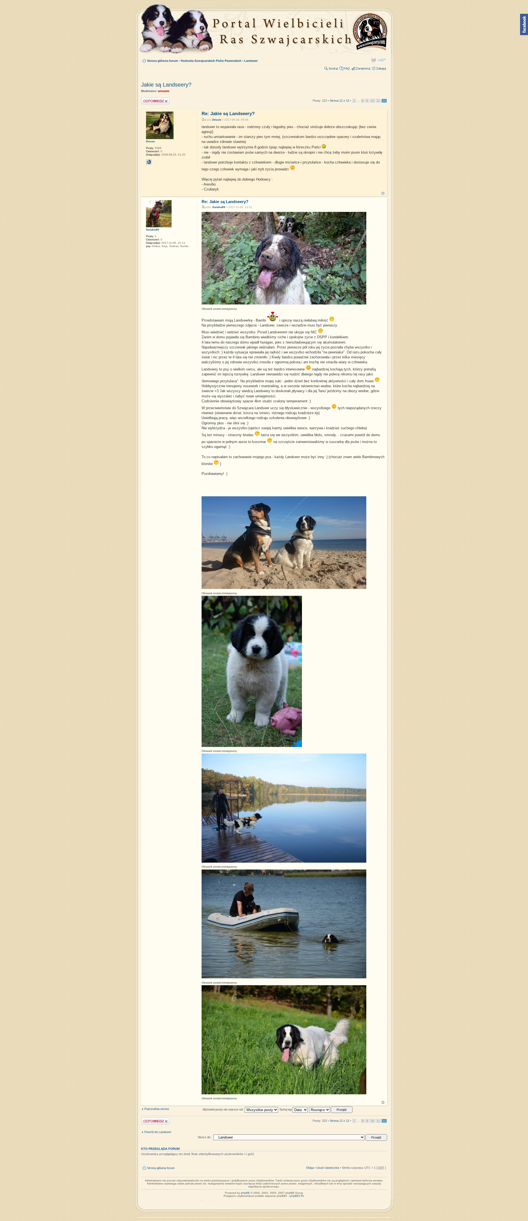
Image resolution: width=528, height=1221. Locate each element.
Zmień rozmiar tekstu (382, 59)
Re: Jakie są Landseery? (228, 113)
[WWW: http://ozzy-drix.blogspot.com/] (149, 162)
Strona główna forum (162, 60)
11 (378, 100)
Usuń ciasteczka (328, 1167)
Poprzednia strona (156, 1109)
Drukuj (373, 59)
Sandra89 (218, 207)
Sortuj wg (286, 1109)
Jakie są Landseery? (166, 85)
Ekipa (310, 1167)
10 (372, 100)
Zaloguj (381, 68)
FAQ (347, 68)
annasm (163, 91)
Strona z (339, 100)
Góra (382, 193)
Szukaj (333, 68)
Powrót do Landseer (157, 1132)
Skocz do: (204, 1137)
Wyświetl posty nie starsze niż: (224, 1109)
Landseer (251, 60)
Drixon (216, 119)
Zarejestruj (363, 68)
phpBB (245, 1192)
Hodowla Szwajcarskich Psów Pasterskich (211, 60)
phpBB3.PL (297, 1195)
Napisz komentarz (153, 99)
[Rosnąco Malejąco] (331, 1109)
